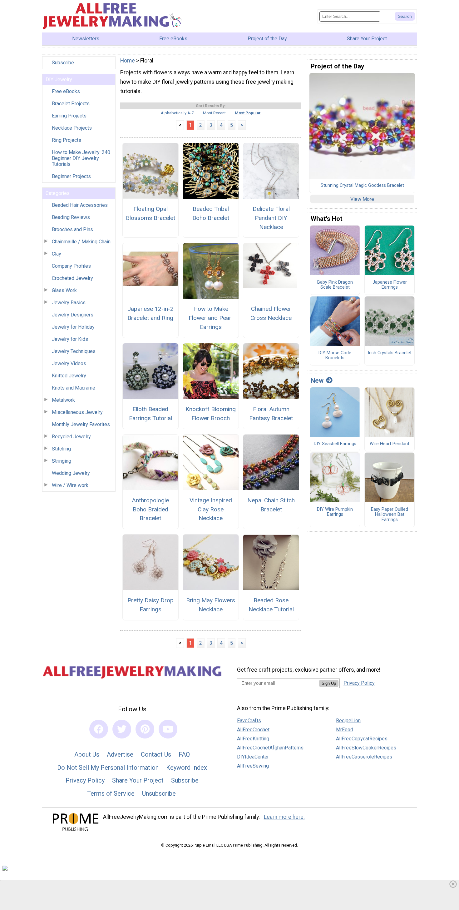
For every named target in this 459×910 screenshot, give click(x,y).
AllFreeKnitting (253, 739)
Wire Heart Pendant (389, 443)
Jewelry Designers (72, 315)
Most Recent (214, 113)
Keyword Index (186, 767)
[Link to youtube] (168, 729)
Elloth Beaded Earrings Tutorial (150, 413)
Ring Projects (66, 140)
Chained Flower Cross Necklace (271, 313)
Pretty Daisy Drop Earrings (150, 605)
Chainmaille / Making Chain (81, 242)
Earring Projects (69, 116)
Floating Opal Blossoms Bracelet (150, 213)
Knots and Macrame (73, 388)
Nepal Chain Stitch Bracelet (271, 505)
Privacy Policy (85, 780)
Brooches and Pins (72, 229)
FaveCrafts (249, 721)
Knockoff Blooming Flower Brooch (210, 413)
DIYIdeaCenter (253, 757)
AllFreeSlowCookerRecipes (366, 748)
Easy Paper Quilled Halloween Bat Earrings (389, 514)
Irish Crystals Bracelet (390, 353)
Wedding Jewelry (71, 473)
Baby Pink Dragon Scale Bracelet (335, 285)
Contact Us (156, 754)
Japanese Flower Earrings (390, 285)
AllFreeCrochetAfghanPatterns (270, 748)
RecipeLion (348, 721)
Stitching (61, 449)
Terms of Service (111, 793)
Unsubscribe (159, 793)
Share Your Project (138, 780)
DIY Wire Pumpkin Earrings (335, 512)
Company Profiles (71, 266)
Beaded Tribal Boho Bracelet (210, 213)
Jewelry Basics (69, 303)
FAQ (184, 754)
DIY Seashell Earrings (335, 443)
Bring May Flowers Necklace (210, 605)
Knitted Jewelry (69, 376)
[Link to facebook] (98, 729)
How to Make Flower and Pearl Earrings (211, 318)
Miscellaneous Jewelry (77, 412)
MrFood (344, 730)
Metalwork (63, 400)
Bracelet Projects (71, 104)
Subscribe (63, 63)
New (317, 380)
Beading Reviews (71, 217)
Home (127, 60)
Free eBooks (66, 91)
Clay (56, 254)
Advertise (120, 754)
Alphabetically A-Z (177, 113)
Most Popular (248, 113)
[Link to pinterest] (145, 729)
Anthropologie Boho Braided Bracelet (150, 509)
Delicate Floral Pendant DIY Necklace (271, 218)
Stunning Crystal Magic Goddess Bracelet (362, 185)
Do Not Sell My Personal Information (108, 767)
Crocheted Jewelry (72, 278)
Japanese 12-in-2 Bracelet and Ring (150, 313)
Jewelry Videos (69, 363)
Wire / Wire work (70, 485)
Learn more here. (284, 817)
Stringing (61, 461)
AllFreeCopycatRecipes (361, 739)
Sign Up (329, 683)
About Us (86, 754)
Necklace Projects (72, 128)
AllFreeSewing (253, 766)
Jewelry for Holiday (73, 327)
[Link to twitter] (121, 729)
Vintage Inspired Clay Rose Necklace (211, 509)
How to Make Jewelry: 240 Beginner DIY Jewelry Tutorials (81, 158)
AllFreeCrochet (253, 730)
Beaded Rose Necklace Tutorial (271, 605)
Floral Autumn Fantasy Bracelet (271, 413)
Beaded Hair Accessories (80, 205)
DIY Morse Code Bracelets (334, 356)
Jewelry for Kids (70, 339)
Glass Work (64, 290)
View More (362, 199)
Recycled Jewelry (71, 437)
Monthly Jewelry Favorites (81, 424)
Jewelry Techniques (74, 351)
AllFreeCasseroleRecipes (364, 757)
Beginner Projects (71, 176)
